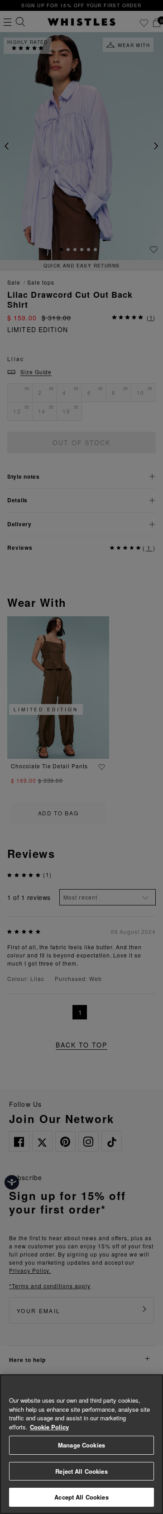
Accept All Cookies (81, 1497)
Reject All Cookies (81, 1471)
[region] (81, 1444)
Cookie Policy (49, 1427)
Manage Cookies (81, 1445)
